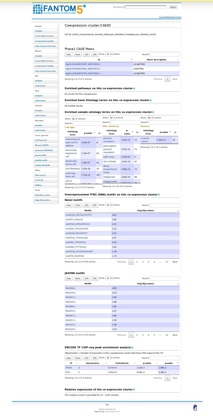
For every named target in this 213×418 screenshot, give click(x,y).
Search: (145, 54)
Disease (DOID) (41, 145)
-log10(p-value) (145, 210)
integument (109, 177)
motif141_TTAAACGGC (76, 238)
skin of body (109, 161)
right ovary (108, 157)
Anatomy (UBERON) (44, 150)
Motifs (88, 210)
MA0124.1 (70, 329)
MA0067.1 (70, 315)
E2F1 (67, 372)
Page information (42, 200)
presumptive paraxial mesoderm (109, 149)
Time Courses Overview (45, 46)
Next (175, 262)
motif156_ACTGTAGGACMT (79, 251)
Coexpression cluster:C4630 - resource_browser (57, 7)
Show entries (109, 54)
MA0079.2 (70, 293)
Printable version (42, 195)
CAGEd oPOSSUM (42, 165)
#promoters (92, 363)
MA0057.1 (70, 320)
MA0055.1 (70, 311)
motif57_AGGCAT (74, 219)
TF (71, 363)
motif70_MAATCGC (74, 256)
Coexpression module (44, 41)
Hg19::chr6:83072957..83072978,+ (83, 64)
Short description (156, 59)
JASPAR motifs (41, 160)
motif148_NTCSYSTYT (76, 233)
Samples (38, 31)
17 (167, 262)
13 (167, 335)
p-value (88, 133)
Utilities (38, 185)
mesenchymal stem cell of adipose (72, 142)
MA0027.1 (70, 297)
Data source (40, 175)
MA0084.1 (70, 306)
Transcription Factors (44, 36)
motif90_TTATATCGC (75, 242)
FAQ (107, 405)
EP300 (68, 368)
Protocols (39, 180)
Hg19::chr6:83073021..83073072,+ (83, 69)
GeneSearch (118, 7)
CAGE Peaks (40, 86)
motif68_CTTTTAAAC (75, 247)
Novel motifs (40, 155)
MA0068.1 (70, 288)
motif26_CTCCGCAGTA (76, 229)
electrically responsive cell (71, 153)
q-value (169, 363)
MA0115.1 (70, 324)
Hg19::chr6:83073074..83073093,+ (83, 73)
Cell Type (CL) (41, 140)
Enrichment (122, 363)
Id (99, 59)
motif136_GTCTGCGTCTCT (78, 215)
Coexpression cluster (169, 17)
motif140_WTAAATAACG (77, 224)
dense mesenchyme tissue (110, 169)
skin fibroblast (72, 169)
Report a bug (99, 411)
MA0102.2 (70, 302)
